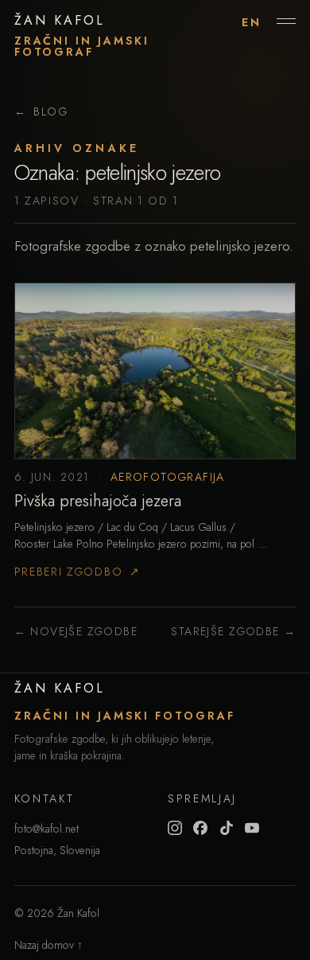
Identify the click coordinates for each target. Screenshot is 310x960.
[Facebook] (200, 828)
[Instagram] (175, 828)
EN (252, 22)
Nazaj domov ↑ (48, 945)
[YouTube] (252, 828)
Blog (41, 111)
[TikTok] (226, 828)
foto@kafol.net (46, 829)
